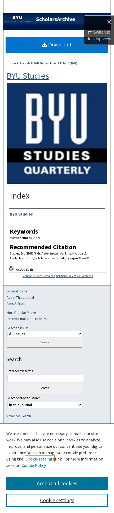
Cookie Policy (33, 465)
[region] (57, 468)
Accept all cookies (57, 483)
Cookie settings (39, 459)
